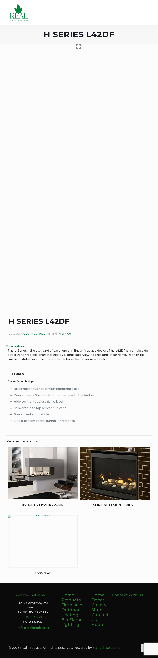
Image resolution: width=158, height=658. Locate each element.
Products (71, 599)
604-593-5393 (33, 617)
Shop (97, 609)
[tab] (79, 346)
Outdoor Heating (70, 612)
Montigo (64, 333)
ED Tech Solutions (106, 648)
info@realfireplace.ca (33, 628)
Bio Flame (72, 619)
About (98, 624)
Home (67, 595)
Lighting (70, 624)
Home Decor (98, 597)
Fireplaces (72, 604)
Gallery (99, 604)
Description (15, 346)
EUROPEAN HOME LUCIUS (42, 504)
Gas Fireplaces (34, 333)
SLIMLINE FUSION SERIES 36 (115, 505)
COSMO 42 (42, 573)
